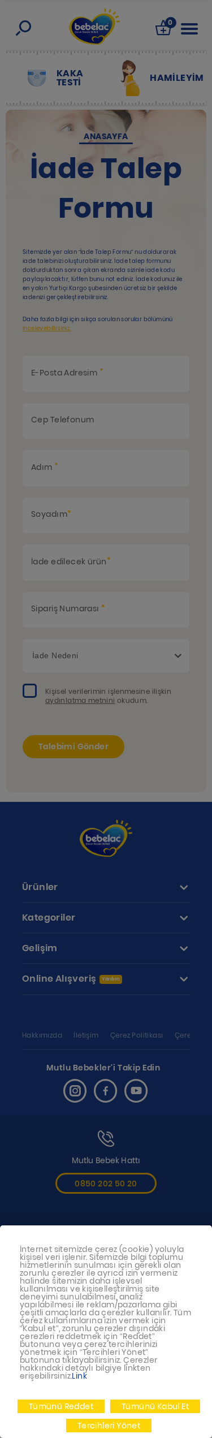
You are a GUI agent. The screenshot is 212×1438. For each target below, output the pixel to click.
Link (79, 1375)
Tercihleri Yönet (108, 1425)
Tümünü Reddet (61, 1406)
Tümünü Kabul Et (155, 1406)
